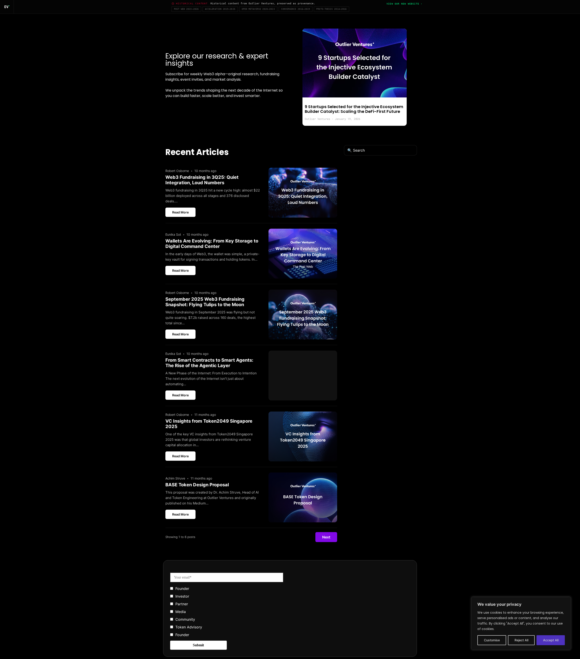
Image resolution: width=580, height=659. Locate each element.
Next (326, 537)
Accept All (550, 640)
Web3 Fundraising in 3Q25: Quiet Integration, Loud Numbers (202, 179)
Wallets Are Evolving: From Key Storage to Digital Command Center (211, 243)
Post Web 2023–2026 (186, 9)
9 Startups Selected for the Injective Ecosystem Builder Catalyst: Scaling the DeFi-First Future (354, 109)
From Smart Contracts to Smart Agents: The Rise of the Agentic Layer (209, 362)
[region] (521, 623)
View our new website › (404, 3)
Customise (492, 640)
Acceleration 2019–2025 (220, 9)
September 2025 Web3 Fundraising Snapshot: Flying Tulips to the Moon (204, 301)
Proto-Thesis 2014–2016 (331, 9)
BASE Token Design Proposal (197, 484)
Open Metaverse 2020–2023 (258, 9)
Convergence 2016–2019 (295, 9)
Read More (180, 212)
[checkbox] (226, 611)
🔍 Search (356, 150)
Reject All (521, 640)
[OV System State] (7, 7)
